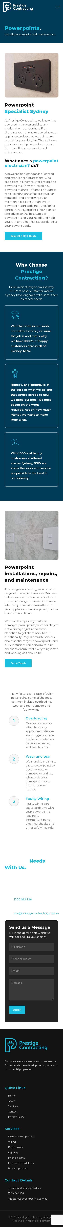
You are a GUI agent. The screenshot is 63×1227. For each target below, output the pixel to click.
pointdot (45, 1220)
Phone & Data (16, 1157)
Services (12, 1106)
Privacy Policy (15, 1116)
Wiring (11, 1141)
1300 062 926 (15, 1193)
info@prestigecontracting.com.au (36, 913)
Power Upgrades (17, 1168)
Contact (12, 1111)
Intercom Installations (20, 1163)
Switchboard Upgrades (21, 1136)
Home (11, 1095)
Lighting (12, 1152)
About (11, 1101)
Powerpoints (15, 1147)
